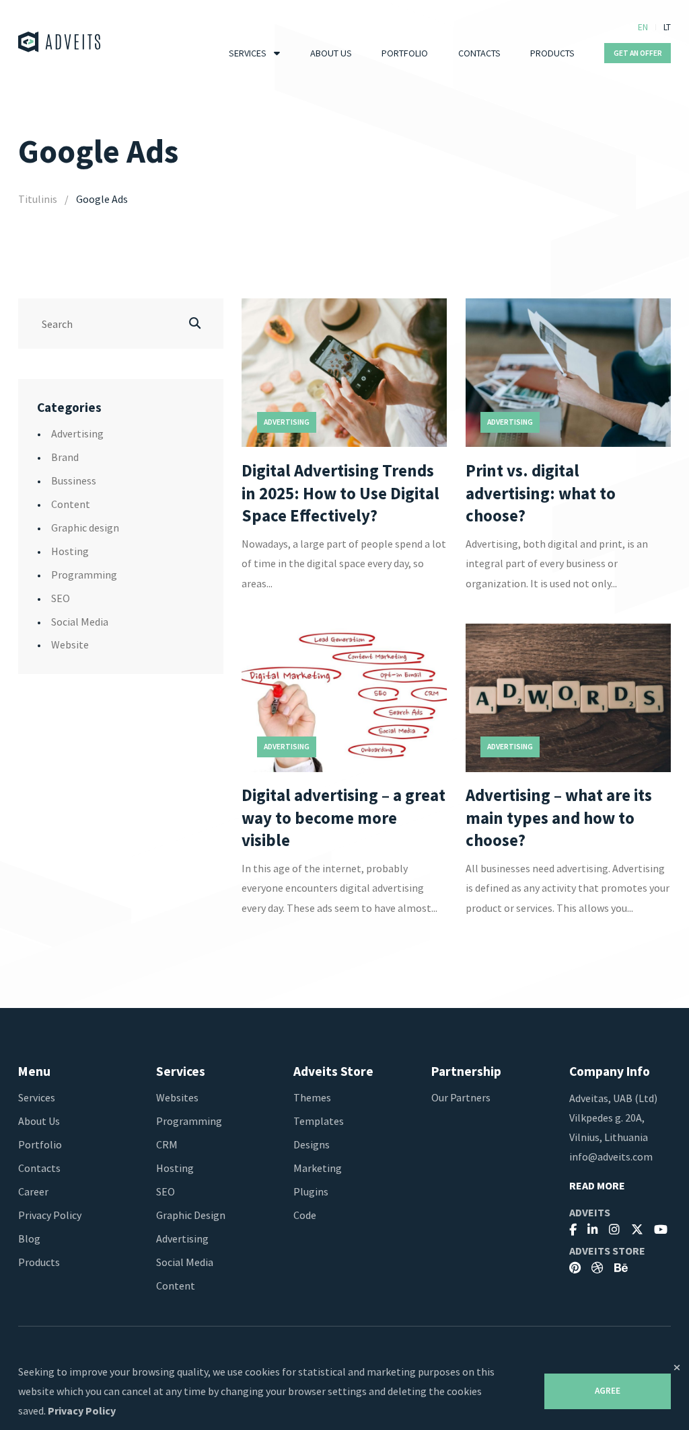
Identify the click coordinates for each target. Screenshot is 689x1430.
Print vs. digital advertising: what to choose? (541, 493)
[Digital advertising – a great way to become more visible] (344, 698)
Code (304, 1215)
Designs (311, 1144)
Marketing (317, 1168)
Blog (29, 1238)
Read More (597, 1185)
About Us (331, 53)
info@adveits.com (611, 1156)
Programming (84, 574)
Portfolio (405, 53)
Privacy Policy (49, 1215)
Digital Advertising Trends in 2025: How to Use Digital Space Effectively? (340, 493)
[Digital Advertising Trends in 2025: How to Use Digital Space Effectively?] (344, 372)
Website (70, 644)
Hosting (70, 551)
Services (247, 53)
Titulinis (37, 199)
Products (552, 53)
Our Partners (461, 1097)
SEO (60, 598)
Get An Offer (638, 53)
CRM (167, 1144)
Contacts (479, 53)
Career (33, 1191)
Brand (65, 457)
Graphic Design (190, 1215)
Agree (607, 1390)
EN (643, 27)
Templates (318, 1121)
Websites (177, 1097)
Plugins (310, 1191)
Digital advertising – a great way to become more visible (343, 818)
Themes (312, 1097)
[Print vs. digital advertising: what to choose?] (568, 372)
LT (667, 27)
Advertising (77, 433)
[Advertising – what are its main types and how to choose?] (568, 698)
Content (70, 504)
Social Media (79, 621)
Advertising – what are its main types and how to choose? (559, 818)
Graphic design (85, 527)
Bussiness (73, 480)
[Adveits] (59, 42)
